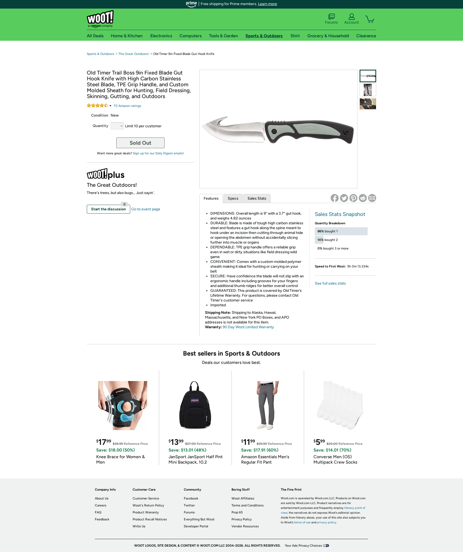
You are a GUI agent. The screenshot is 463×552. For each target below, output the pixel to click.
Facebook (191, 498)
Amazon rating (127, 106)
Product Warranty (146, 512)
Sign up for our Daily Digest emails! (158, 153)
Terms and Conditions (248, 505)
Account (351, 22)
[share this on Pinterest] (353, 198)
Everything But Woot (199, 519)
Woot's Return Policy (148, 505)
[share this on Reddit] (363, 198)
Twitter (189, 505)
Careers (100, 505)
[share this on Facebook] (335, 198)
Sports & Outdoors (100, 54)
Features (211, 198)
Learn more (267, 4)
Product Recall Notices (150, 519)
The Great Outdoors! (133, 54)
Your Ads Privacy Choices (303, 545)
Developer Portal (196, 526)
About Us (102, 498)
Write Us (139, 526)
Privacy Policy (242, 519)
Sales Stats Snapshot (340, 214)
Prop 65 (237, 512)
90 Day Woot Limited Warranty (248, 327)
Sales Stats (257, 198)
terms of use (302, 522)
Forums (331, 22)
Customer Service (146, 498)
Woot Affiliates (243, 498)
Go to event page (145, 209)
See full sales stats (330, 283)
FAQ (98, 512)
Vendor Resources (245, 526)
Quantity (100, 126)
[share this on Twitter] (344, 198)
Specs (233, 198)
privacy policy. (327, 522)
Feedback (102, 519)
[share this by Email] (372, 198)
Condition (99, 115)
